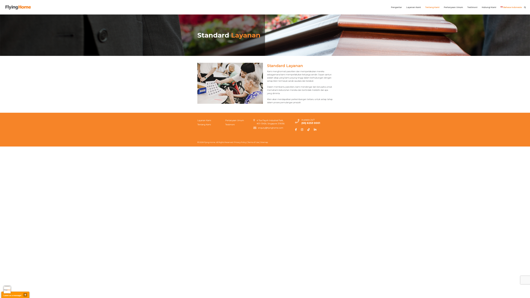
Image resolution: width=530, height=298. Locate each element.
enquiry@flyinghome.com (270, 128)
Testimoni (230, 124)
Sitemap (264, 142)
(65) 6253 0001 (310, 123)
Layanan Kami (204, 120)
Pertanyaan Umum (234, 120)
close (25, 295)
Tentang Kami (204, 124)
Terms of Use (253, 142)
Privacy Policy (240, 142)
